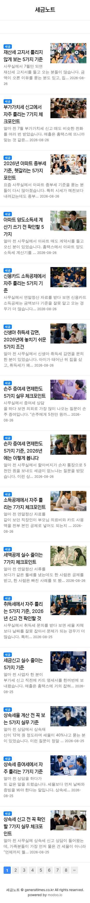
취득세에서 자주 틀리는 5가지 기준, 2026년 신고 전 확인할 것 (23, 611)
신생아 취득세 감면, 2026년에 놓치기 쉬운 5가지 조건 (25, 340)
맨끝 (74, 870)
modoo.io (55, 895)
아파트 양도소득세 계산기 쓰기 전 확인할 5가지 (24, 227)
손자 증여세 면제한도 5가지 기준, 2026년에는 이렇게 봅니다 (23, 451)
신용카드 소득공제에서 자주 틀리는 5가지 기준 (25, 283)
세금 (8, 46)
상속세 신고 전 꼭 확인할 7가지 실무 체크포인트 (24, 827)
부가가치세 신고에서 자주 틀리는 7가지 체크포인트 (23, 114)
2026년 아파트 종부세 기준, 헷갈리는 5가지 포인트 (25, 171)
